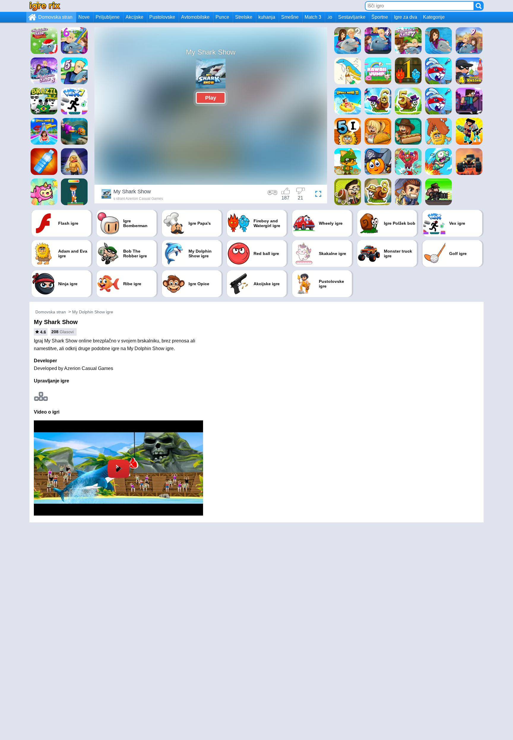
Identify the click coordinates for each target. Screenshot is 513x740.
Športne (379, 17)
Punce (222, 17)
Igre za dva (405, 17)
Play (210, 98)
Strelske (243, 17)
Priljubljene (108, 17)
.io (329, 17)
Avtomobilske (195, 17)
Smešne (290, 17)
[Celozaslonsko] (316, 195)
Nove (84, 17)
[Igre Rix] (44, 6)
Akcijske (134, 17)
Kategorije (434, 17)
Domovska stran (55, 17)
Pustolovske (162, 17)
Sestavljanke (351, 17)
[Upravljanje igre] (272, 195)
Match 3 (313, 17)
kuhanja (266, 17)
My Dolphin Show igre (92, 312)
